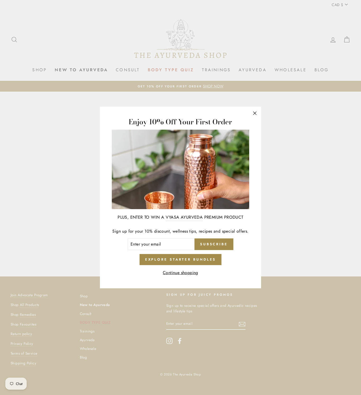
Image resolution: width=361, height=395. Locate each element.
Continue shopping (180, 273)
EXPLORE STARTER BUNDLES (180, 259)
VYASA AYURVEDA (184, 217)
